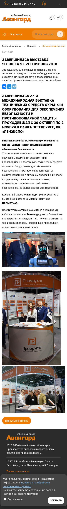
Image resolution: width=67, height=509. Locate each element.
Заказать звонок (44, 4)
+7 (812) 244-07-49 (22, 4)
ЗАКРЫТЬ (56, 500)
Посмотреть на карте (17, 471)
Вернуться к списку (16, 420)
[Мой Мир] (9, 86)
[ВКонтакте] (4, 86)
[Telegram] (14, 86)
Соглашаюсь (15, 499)
